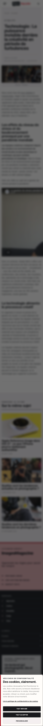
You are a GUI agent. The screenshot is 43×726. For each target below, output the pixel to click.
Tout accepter (22, 715)
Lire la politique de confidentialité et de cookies (20, 701)
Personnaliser (22, 721)
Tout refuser (22, 709)
